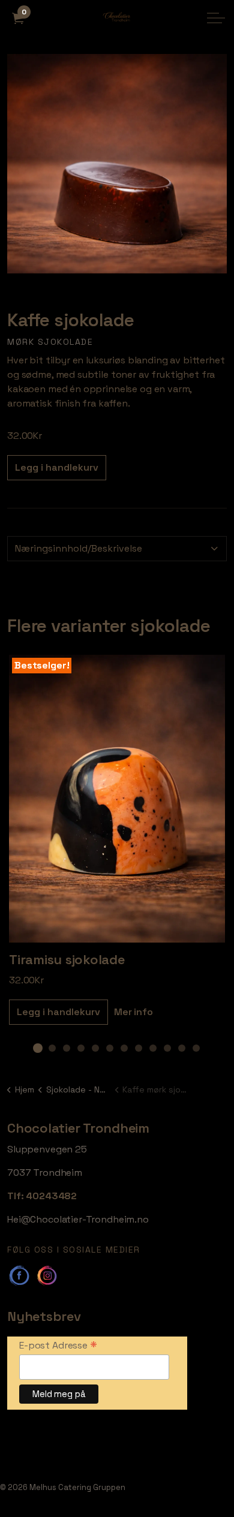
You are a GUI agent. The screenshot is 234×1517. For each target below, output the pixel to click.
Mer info (133, 1012)
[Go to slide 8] (138, 1048)
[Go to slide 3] (66, 1048)
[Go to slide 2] (52, 1048)
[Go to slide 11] (181, 1048)
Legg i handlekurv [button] (56, 467)
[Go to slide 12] (196, 1048)
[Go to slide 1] (38, 1048)
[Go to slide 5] (95, 1048)
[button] (117, 163)
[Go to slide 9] (153, 1048)
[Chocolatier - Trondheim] (117, 18)
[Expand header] (216, 18)
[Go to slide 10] (167, 1048)
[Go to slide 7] (124, 1048)
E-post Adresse (58, 1345)
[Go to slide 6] (109, 1048)
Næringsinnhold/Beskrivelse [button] (78, 548)
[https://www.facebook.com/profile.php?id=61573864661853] (19, 1275)
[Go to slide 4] (81, 1048)
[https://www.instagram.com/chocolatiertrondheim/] (47, 1275)
